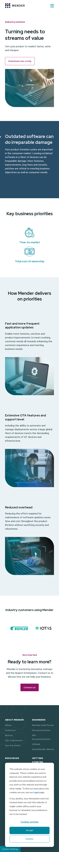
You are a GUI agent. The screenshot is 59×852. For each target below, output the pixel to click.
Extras (9, 735)
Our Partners (12, 745)
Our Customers (14, 740)
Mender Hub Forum (43, 725)
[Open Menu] (52, 5)
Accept (29, 830)
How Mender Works (43, 749)
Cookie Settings (10, 849)
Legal (36, 792)
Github (36, 744)
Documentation (41, 730)
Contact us (30, 687)
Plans (8, 725)
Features (10, 730)
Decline (29, 838)
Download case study (19, 61)
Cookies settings (30, 821)
